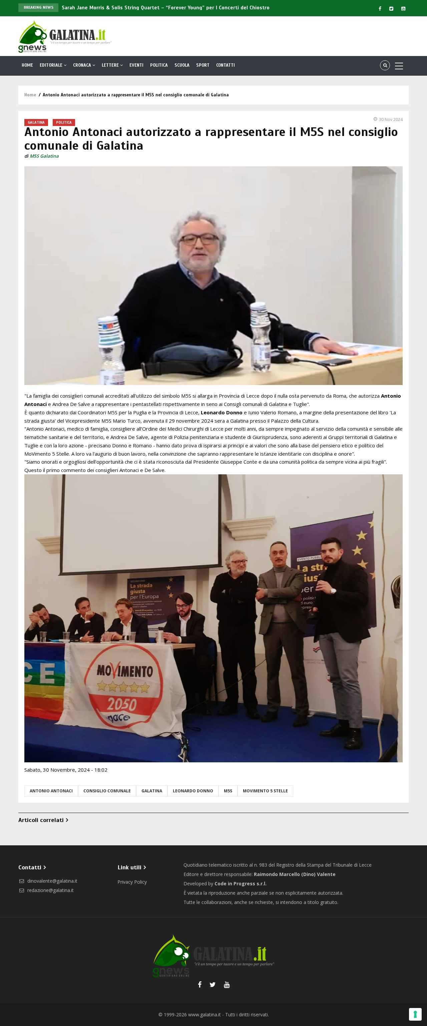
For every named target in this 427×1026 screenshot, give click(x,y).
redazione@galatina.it (50, 890)
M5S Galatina (44, 156)
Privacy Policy (132, 882)
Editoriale (52, 65)
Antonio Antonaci (51, 791)
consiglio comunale (107, 791)
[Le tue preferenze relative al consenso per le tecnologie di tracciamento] (415, 1014)
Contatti (225, 65)
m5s (228, 791)
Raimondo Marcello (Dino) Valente (295, 874)
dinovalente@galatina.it (51, 881)
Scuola (181, 65)
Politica (159, 65)
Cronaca (82, 65)
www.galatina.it (204, 1014)
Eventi (136, 65)
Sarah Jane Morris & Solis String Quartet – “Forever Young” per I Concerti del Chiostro (166, 8)
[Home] (64, 35)
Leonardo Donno (193, 791)
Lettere (111, 65)
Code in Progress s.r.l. (241, 883)
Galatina (36, 122)
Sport (202, 65)
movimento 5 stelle (265, 791)
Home (27, 65)
